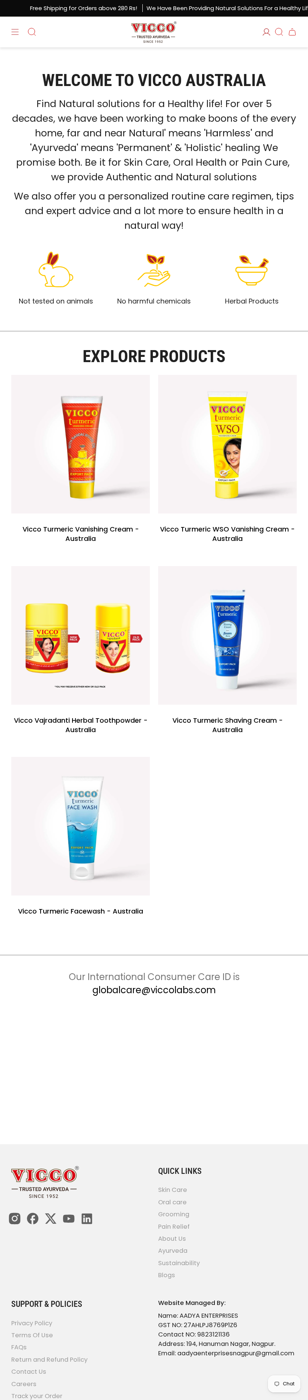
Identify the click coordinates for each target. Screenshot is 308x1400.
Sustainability (179, 1263)
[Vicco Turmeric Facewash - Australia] (80, 826)
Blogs (166, 1275)
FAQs (19, 1347)
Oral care (172, 1202)
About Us (172, 1238)
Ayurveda (172, 1251)
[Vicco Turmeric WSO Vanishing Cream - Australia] (227, 444)
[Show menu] (15, 32)
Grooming (173, 1214)
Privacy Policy (31, 1323)
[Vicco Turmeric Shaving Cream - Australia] (227, 635)
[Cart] (292, 32)
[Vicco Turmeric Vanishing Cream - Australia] (80, 444)
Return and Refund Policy (49, 1359)
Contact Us (28, 1372)
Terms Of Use (32, 1335)
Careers (23, 1384)
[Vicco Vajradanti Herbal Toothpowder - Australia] (80, 635)
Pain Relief (174, 1226)
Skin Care (172, 1190)
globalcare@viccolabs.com (154, 990)
